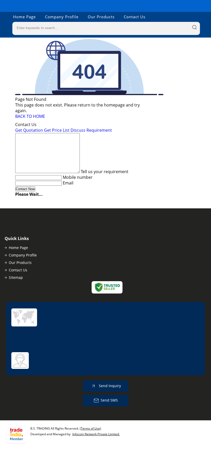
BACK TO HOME (30, 116)
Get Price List (56, 130)
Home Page (24, 16)
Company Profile (61, 16)
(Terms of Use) (90, 428)
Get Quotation (29, 130)
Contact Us (134, 16)
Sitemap (16, 277)
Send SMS (109, 400)
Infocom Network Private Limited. (96, 434)
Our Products (101, 16)
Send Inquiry (109, 385)
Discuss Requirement (91, 130)
